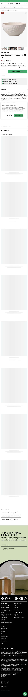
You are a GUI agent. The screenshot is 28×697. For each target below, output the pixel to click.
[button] (24, 3)
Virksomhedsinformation (6, 614)
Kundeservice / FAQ (5, 605)
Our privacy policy (8, 111)
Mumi (2, 633)
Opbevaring (16, 615)
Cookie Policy (4, 617)
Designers (3, 619)
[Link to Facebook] (5, 682)
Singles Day (3, 638)
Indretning (16, 610)
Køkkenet (16, 614)
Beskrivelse (3, 89)
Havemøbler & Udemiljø (19, 617)
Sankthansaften (4, 636)
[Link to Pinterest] (2, 682)
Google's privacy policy (17, 111)
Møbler (15, 605)
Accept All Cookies (19, 115)
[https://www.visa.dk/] (5, 687)
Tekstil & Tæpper (18, 612)
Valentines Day (4, 628)
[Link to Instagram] (8, 682)
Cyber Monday (4, 641)
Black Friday (3, 640)
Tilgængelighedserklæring (6, 622)
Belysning (16, 607)
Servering (16, 609)
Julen (2, 643)
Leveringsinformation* (6, 609)
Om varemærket (5, 130)
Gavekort (3, 620)
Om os (2, 612)
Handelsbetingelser (5, 607)
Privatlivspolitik (4, 615)
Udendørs (3, 631)
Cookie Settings (8, 115)
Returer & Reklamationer (6, 610)
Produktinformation (6, 127)
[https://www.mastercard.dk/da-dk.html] (2, 687)
